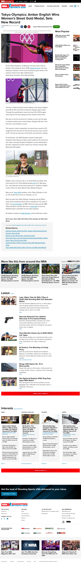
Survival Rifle (66, 436)
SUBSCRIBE (9, 494)
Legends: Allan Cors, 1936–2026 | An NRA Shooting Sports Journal (30, 454)
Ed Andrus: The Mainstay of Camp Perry (33, 348)
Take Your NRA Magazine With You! (8, 553)
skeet (25, 225)
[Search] (78, 6)
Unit (34, 183)
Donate (25, 1)
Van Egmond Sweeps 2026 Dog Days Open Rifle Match (35, 379)
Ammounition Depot (7, 432)
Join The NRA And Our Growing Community (29, 553)
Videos (64, 412)
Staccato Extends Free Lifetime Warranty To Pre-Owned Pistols (32, 317)
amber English (20, 225)
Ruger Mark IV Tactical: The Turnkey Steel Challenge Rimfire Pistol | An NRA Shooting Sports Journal (50, 453)
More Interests (18, 409)
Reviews (64, 6)
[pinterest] (29, 26)
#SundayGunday (67, 434)
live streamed (17, 204)
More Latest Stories (46, 393)
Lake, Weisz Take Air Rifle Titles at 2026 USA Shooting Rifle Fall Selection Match (35, 299)
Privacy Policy (4, 561)
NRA (7, 434)
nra (24, 434)
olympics (13, 225)
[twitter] (25, 26)
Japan (36, 225)
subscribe (34, 206)
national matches (29, 434)
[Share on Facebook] (22, 26)
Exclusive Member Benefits (68, 513)
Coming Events (39, 6)
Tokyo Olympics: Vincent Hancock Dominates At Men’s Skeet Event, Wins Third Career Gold (27, 239)
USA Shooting (26, 213)
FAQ (35, 561)
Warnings (29, 561)
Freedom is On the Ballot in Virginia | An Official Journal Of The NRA (70, 447)
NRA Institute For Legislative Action (50, 511)
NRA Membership (66, 511)
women (29, 225)
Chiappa (51, 434)
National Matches (53, 6)
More (12, 293)
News (30, 6)
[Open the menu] (75, 6)
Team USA (17, 192)
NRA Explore (45, 513)
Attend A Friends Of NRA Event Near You (69, 553)
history (25, 436)
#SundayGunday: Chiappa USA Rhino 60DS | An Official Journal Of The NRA (50, 428)
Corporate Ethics (20, 561)
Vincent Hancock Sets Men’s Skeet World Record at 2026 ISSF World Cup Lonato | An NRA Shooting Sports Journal (70, 279)
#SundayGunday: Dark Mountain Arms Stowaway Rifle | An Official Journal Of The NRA (70, 429)
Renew (21, 1)
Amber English (35, 68)
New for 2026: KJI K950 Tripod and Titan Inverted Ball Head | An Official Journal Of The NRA (9, 439)
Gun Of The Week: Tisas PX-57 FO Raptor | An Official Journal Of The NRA (70, 440)
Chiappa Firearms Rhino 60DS (50, 432)
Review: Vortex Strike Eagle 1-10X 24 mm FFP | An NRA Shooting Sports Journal (50, 445)
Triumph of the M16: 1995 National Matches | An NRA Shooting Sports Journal (30, 447)
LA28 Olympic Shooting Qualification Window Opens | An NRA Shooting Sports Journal (10, 278)
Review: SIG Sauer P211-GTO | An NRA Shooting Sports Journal (50, 438)
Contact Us (4, 511)
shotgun (44, 225)
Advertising (4, 513)
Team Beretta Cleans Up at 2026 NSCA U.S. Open (36, 334)
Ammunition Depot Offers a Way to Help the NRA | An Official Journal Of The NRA (9, 428)
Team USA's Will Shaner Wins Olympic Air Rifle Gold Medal (26, 247)
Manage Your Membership (68, 518)
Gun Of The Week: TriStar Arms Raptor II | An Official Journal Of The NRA (70, 454)
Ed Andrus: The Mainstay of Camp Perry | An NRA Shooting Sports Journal (29, 429)
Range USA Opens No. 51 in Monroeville (31, 365)
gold (40, 225)
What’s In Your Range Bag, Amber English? (20, 235)
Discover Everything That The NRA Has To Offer (49, 554)
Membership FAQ (66, 516)
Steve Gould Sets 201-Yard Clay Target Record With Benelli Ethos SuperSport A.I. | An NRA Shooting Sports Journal (50, 279)
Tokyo (33, 225)
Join (17, 1)
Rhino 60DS (45, 434)
